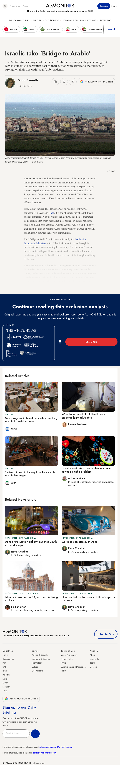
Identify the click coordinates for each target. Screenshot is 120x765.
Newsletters (15, 6)
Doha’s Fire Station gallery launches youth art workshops (31, 543)
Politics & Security (19, 20)
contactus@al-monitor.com (45, 752)
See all (111, 29)
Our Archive (37, 670)
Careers (93, 666)
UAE (4, 666)
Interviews (105, 20)
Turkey (5, 654)
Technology (52, 20)
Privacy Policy (67, 658)
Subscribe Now (106, 634)
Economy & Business (73, 20)
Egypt (4, 678)
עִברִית (111, 171)
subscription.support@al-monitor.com (56, 747)
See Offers (91, 342)
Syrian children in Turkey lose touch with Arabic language (30, 474)
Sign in (114, 6)
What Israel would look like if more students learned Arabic (83, 416)
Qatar (5, 682)
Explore (91, 20)
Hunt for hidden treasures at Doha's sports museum (88, 599)
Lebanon (6, 686)
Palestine (6, 674)
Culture (37, 20)
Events (25, 6)
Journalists (94, 658)
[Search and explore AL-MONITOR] (5, 6)
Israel (4, 670)
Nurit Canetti (28, 80)
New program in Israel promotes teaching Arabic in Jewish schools (31, 420)
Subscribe (104, 6)
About (92, 654)
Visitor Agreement (69, 654)
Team (92, 662)
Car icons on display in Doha (80, 542)
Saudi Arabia (8, 658)
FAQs (63, 662)
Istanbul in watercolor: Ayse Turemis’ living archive (31, 599)
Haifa (51, 212)
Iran (4, 662)
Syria (4, 690)
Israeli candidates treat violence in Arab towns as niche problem (87, 470)
